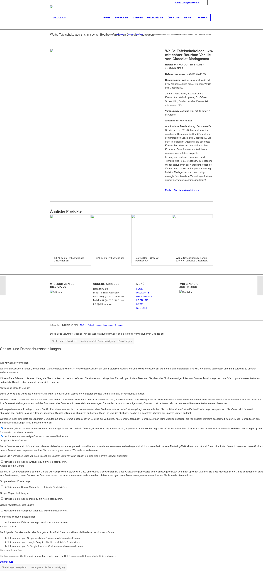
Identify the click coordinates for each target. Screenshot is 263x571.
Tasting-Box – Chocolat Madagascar (147, 259)
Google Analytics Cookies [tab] (13, 440)
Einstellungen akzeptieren (64, 340)
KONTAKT (141, 308)
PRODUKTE (142, 292)
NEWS (139, 304)
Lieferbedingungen (93, 325)
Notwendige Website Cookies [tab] (15, 387)
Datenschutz (120, 325)
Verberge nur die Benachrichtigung (98, 340)
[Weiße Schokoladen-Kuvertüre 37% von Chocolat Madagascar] (192, 234)
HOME (139, 288)
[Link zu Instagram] (210, 2)
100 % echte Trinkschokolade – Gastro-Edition (70, 259)
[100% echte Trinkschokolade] (111, 234)
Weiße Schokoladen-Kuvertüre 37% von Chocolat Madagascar (192, 259)
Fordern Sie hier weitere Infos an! (182, 190)
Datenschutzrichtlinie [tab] (11, 550)
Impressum (108, 325)
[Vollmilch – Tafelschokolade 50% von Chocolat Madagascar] (260, 285)
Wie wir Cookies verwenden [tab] (14, 362)
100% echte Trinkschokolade (109, 257)
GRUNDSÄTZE (144, 296)
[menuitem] (107, 17)
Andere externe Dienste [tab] (12, 465)
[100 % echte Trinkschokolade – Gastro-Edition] (70, 234)
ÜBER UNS (142, 300)
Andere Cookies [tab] (8, 526)
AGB (82, 325)
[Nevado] (3, 285)
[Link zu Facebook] (204, 2)
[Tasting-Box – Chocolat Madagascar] (152, 234)
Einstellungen (125, 340)
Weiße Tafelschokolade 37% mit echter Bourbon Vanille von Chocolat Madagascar (102, 34)
